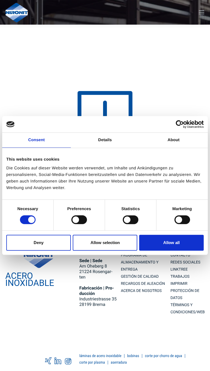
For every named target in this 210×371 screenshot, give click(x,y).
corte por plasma (92, 362)
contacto (180, 255)
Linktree (179, 269)
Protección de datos (184, 294)
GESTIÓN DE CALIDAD (140, 276)
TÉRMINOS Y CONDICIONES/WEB (187, 308)
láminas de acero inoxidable (100, 356)
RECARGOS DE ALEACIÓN (143, 284)
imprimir (178, 284)
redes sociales (185, 262)
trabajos (179, 276)
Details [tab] (105, 140)
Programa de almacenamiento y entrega (140, 262)
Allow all (171, 242)
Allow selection (105, 242)
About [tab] (174, 140)
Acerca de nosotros (141, 291)
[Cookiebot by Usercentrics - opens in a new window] (180, 124)
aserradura (119, 362)
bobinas (133, 356)
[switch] (79, 219)
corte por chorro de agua (163, 356)
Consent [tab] (36, 140)
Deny (38, 242)
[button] (201, 12)
